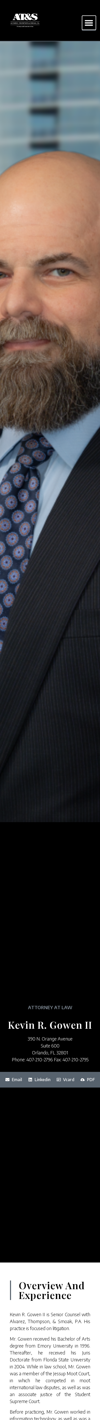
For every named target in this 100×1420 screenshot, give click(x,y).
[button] (89, 22)
